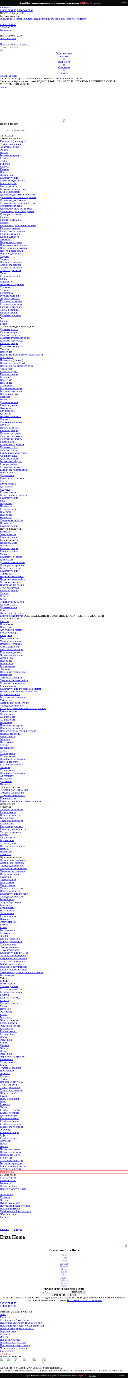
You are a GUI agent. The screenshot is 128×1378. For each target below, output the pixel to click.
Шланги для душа (9, 464)
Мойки (3, 554)
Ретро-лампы (7, 882)
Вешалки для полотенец (13, 189)
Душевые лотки (8, 607)
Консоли (4, 169)
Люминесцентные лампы (13, 969)
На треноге (6, 778)
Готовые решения (9, 155)
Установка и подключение (14, 1348)
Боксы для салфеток (10, 186)
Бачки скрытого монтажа (13, 495)
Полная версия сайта (11, 1356)
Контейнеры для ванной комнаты (18, 225)
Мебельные (6, 700)
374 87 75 (8, 24)
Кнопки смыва (8, 492)
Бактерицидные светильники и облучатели (23, 708)
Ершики (4, 217)
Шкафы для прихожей (12, 1126)
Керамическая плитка (50, 78)
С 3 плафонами (8, 719)
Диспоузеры (6, 559)
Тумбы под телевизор (11, 1090)
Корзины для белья (10, 228)
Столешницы (7, 385)
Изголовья (5, 1009)
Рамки (3, 927)
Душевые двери (8, 332)
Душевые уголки (9, 329)
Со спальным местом (11, 989)
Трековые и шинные (11, 677)
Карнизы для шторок (11, 307)
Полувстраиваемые (10, 394)
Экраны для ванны (10, 298)
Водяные (5, 531)
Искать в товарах (9, 123)
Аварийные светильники (13, 958)
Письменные (7, 1070)
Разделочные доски (10, 568)
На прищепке (7, 747)
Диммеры (5, 933)
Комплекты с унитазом (12, 478)
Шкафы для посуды (10, 1124)
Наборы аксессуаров (11, 242)
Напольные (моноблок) (12, 363)
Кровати (4, 1000)
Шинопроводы (8, 686)
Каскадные (6, 635)
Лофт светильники (10, 694)
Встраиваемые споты (11, 764)
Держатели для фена (11, 206)
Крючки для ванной (10, 234)
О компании (6, 18)
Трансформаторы (9, 947)
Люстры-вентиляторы (11, 649)
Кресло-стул (6, 1028)
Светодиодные (8, 879)
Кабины (4, 321)
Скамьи (4, 1107)
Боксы (3, 323)
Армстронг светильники (13, 961)
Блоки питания (8, 812)
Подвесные (6, 352)
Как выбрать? (7, 1351)
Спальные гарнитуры (11, 1160)
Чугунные (5, 290)
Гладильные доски (10, 191)
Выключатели (7, 930)
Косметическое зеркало (12, 231)
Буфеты (4, 1135)
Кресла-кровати (8, 1023)
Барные (4, 1042)
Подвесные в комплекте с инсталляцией (21, 354)
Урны (3, 273)
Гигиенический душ (11, 461)
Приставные (6, 357)
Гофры (3, 599)
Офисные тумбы (9, 1093)
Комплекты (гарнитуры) (13, 141)
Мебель (78, 78)
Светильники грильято (12, 863)
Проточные (6, 545)
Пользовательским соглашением (84, 1300)
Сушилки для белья (10, 270)
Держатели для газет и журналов (17, 194)
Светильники (7, 175)
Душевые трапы (8, 604)
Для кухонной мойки (11, 422)
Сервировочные (8, 1062)
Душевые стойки (9, 447)
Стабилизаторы (8, 944)
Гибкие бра (6, 722)
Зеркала (4, 149)
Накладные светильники (13, 672)
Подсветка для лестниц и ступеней (18, 731)
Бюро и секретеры (9, 1132)
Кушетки (5, 994)
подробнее (97, 3)
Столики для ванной (11, 267)
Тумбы (3, 161)
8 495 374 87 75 (8, 10)
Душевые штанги (9, 458)
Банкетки (5, 163)
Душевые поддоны (10, 335)
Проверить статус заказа (13, 1342)
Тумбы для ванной (10, 1087)
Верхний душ (7, 441)
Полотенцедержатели (11, 250)
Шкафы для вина (9, 1138)
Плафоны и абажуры (11, 644)
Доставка (19, 18)
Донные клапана (9, 402)
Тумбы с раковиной (10, 144)
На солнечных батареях (12, 846)
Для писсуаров (8, 483)
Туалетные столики (10, 1067)
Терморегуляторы (9, 587)
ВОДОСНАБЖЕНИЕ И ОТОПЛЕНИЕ (44, 615)
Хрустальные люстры (11, 629)
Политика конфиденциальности (17, 1328)
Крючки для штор (9, 236)
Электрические (8, 534)
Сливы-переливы (9, 309)
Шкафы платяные (9, 1112)
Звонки (4, 936)
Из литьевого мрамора (12, 284)
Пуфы (3, 1101)
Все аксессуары (8, 183)
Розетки (4, 924)
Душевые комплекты (11, 439)
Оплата (28, 18)
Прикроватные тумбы (11, 1082)
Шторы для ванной (10, 276)
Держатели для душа (11, 467)
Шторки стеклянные (11, 301)
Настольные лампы (10, 874)
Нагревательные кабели (12, 579)
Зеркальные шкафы (10, 147)
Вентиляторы (7, 975)
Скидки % (5, 1353)
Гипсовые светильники (12, 697)
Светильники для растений (14, 702)
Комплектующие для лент (14, 829)
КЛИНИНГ (83, 615)
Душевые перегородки (12, 340)
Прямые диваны (8, 983)
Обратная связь (8, 1214)
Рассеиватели (7, 823)
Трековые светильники (12, 792)
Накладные (6, 382)
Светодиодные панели (12, 705)
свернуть (123, 2)
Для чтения (6, 781)
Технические (7, 913)
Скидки (4, 75)
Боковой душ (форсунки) (13, 453)
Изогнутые (6, 784)
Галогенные (6, 905)
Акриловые (6, 281)
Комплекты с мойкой (11, 556)
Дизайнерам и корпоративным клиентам (54, 18)
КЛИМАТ (71, 615)
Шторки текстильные (11, 304)
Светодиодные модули (12, 820)
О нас (3, 1314)
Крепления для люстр (11, 652)
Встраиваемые (7, 666)
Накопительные (8, 542)
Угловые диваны (9, 986)
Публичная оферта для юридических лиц (22, 1325)
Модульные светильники (13, 868)
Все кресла (6, 1017)
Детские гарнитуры (10, 1169)
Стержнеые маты (9, 582)
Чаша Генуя (6, 368)
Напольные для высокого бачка (16, 366)
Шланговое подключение (13, 469)
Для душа (5, 419)
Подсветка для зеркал (11, 725)
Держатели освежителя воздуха (17, 208)
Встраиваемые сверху (11, 388)
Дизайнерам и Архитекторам (15, 1211)
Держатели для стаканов (13, 200)
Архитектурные (8, 843)
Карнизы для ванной (11, 220)
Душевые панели (9, 450)
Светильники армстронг (13, 860)
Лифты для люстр (9, 646)
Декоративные (7, 736)
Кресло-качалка (8, 1031)
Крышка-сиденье (9, 371)
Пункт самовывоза (10, 1203)
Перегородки (7, 523)
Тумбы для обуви (9, 1084)
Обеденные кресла (10, 1025)
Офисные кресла (9, 1020)
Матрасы (5, 1006)
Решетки (4, 610)
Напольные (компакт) (11, 360)
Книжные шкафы (9, 1118)
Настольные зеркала (11, 1155)
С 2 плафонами (8, 717)
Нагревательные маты (12, 576)
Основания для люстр (11, 655)
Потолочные (6, 624)
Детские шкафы (8, 1115)
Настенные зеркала (10, 1149)
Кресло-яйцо (7, 1034)
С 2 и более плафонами (12, 773)
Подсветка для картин (12, 728)
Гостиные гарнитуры (11, 1163)
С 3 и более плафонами (12, 759)
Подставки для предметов (14, 245)
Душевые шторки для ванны (15, 337)
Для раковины (7, 410)
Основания (6, 1011)
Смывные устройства (11, 520)
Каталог (4, 1229)
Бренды (13, 75)
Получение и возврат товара (15, 1205)
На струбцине (7, 742)
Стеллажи (5, 1140)
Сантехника (6, 78)
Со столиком (7, 775)
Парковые (5, 848)
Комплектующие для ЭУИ (14, 952)
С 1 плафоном (7, 714)
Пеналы (4, 152)
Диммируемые (8, 907)
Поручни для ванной (11, 253)
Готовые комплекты (10, 416)
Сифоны (4, 596)
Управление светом (10, 641)
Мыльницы (6, 239)
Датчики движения (10, 938)
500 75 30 (8, 27)
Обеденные (6, 1039)
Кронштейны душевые (12, 444)
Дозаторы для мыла (10, 214)
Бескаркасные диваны (12, 992)
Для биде (5, 425)
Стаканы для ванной (11, 262)
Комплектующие (9, 177)
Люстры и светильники (26, 78)
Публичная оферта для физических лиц (21, 1323)
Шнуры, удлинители (11, 941)
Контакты (82, 18)
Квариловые (6, 293)
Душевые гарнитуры (11, 436)
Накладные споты (9, 761)
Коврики (4, 222)
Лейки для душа (8, 455)
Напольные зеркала (10, 1152)
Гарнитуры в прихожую (13, 1166)
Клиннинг (68, 78)
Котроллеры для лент (11, 826)
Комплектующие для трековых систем (20, 688)
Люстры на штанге (10, 638)
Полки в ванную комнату (13, 248)
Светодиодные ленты (11, 809)
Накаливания (7, 910)
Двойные (5, 396)
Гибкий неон (7, 818)
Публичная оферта (10, 1208)
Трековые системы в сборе (14, 680)
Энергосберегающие (11, 902)
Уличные (5, 834)
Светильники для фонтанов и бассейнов (21, 972)
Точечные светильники (12, 871)
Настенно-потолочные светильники (19, 691)
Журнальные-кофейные (12, 1056)
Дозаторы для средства (12, 565)
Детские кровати (9, 1003)
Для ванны (6, 413)
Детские (4, 745)
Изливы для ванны (10, 427)
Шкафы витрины (9, 1121)
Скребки (4, 259)
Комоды (4, 166)
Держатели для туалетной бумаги (18, 203)
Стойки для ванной (10, 264)
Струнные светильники (12, 683)
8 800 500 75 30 (25, 10)
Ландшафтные (7, 837)
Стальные (5, 287)
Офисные (5, 739)
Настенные (6, 674)
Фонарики (5, 854)
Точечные (5, 669)
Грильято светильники (12, 964)
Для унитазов (7, 475)
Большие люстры (9, 632)
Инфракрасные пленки (12, 585)
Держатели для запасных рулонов (18, 197)
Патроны (5, 919)
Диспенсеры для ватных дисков (17, 211)
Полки (3, 172)
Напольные (6, 399)
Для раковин (6, 486)
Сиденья (4, 256)
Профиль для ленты (10, 815)
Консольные (6, 1059)
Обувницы (5, 1129)
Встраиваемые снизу (11, 391)
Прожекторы (7, 840)
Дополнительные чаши (12, 562)
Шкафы (4, 158)
